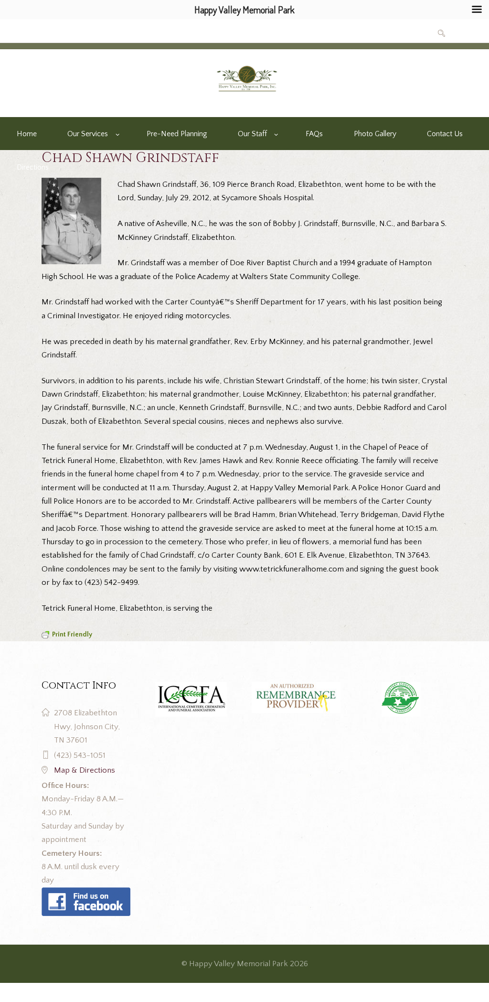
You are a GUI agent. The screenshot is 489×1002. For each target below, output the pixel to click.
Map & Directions (84, 770)
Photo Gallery (375, 134)
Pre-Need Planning (177, 134)
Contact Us (445, 134)
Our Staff (252, 134)
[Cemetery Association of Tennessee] (401, 699)
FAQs (314, 134)
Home (27, 134)
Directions (33, 167)
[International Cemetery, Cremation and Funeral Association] (86, 894)
